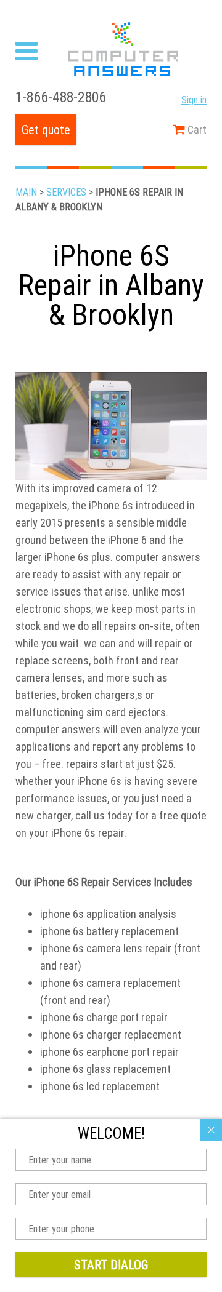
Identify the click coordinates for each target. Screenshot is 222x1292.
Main (26, 192)
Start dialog (111, 1264)
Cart (196, 129)
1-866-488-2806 (60, 97)
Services (66, 192)
